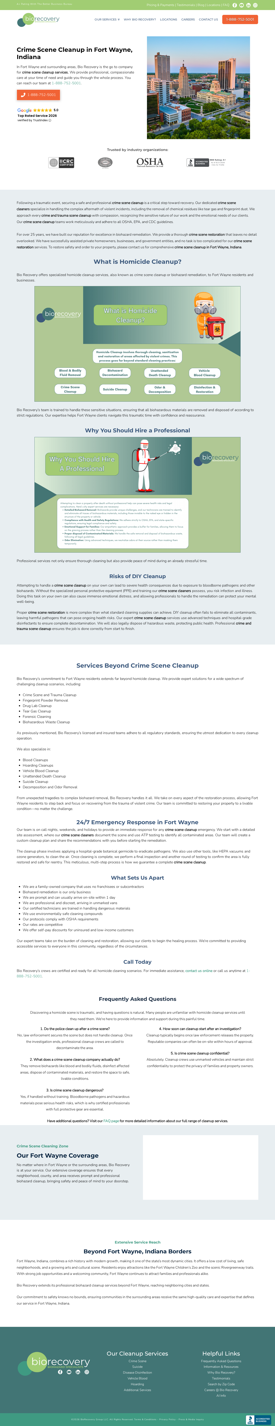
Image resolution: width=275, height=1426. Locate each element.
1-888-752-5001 (66, 83)
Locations (213, 5)
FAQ (226, 5)
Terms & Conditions (145, 1419)
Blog (200, 5)
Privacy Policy (167, 1419)
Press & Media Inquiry (191, 1419)
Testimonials (186, 5)
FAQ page (111, 1120)
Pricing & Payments (160, 5)
